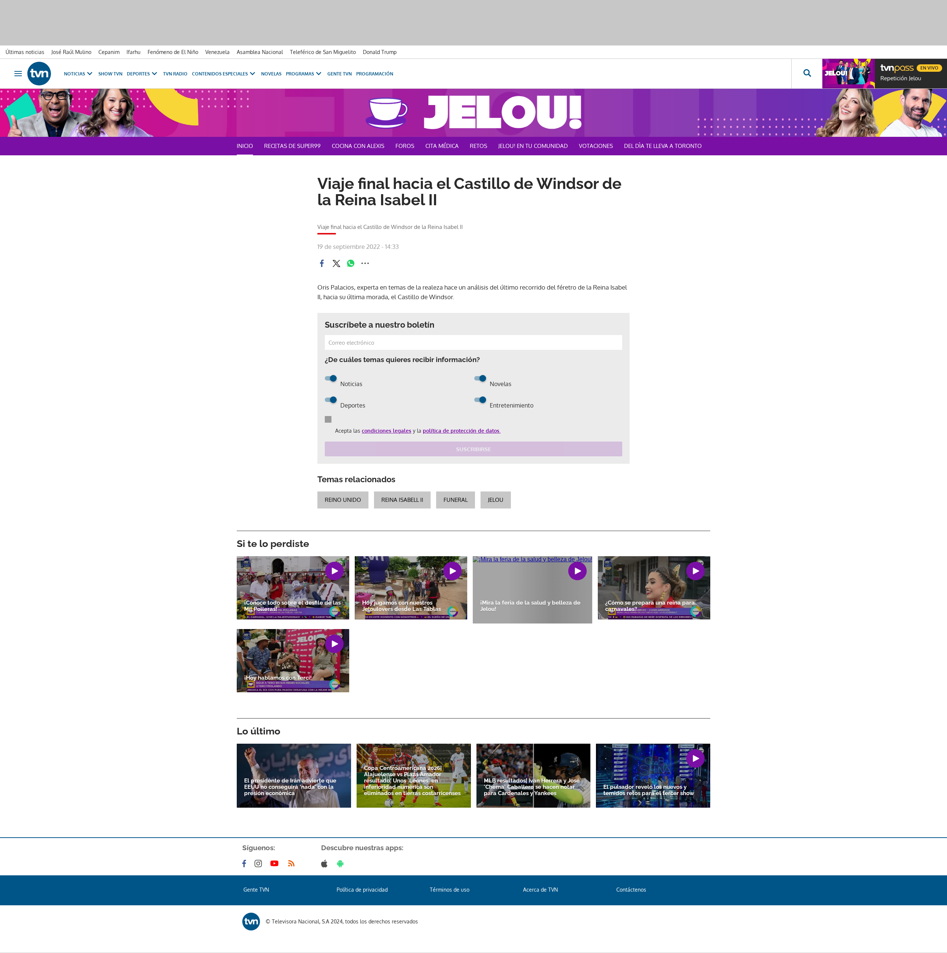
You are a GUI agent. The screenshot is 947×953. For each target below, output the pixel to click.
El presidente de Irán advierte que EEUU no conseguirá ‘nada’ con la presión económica (290, 787)
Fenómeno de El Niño (173, 52)
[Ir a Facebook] (245, 863)
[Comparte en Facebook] (321, 263)
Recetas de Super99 (292, 145)
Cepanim (108, 52)
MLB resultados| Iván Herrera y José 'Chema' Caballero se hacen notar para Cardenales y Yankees (532, 787)
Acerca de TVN (540, 889)
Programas (300, 74)
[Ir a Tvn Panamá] (39, 73)
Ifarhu (134, 52)
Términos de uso (449, 889)
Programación (374, 74)
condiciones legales (386, 431)
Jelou (495, 499)
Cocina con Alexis (358, 145)
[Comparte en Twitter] (336, 263)
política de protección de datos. (462, 431)
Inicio (245, 145)
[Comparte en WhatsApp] (350, 263)
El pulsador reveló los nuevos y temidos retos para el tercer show (648, 790)
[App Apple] (325, 863)
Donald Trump (380, 52)
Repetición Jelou (900, 78)
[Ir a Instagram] (260, 863)
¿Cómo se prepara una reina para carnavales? (650, 606)
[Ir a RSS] (293, 863)
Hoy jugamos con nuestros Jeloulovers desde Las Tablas (401, 606)
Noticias (74, 74)
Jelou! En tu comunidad (533, 145)
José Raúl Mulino (71, 52)
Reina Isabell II (402, 499)
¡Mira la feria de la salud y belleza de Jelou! (530, 606)
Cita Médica (442, 145)
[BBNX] (251, 921)
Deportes (138, 74)
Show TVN (110, 74)
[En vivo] (887, 65)
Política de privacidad (362, 889)
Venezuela (217, 52)
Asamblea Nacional (260, 52)
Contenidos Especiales (220, 74)
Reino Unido (343, 499)
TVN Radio (175, 74)
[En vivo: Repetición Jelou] (848, 73)
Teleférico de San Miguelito (323, 52)
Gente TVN (339, 74)
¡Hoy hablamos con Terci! (278, 678)
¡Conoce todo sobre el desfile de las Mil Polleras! (292, 606)
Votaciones (596, 145)
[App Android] (342, 863)
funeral (456, 499)
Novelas (271, 74)
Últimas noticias (25, 52)
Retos (478, 145)
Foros (404, 145)
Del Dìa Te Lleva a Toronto (663, 145)
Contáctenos (631, 889)
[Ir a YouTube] (276, 863)
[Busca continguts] (806, 73)
